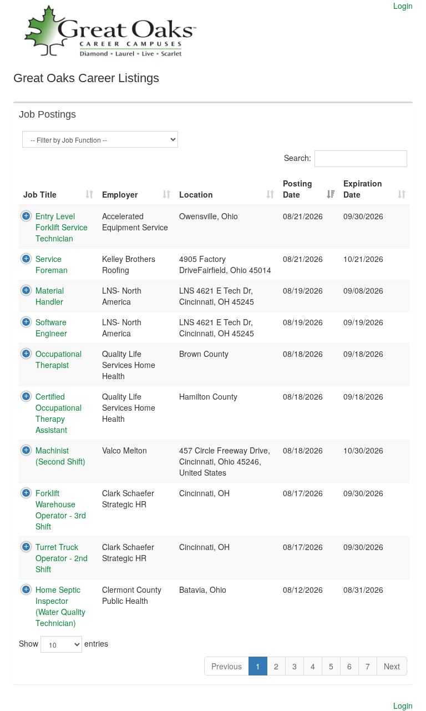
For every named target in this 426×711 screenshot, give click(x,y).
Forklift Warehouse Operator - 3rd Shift (61, 509)
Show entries (63, 642)
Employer (120, 194)
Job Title (40, 194)
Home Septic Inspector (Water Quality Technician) (60, 606)
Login (403, 5)
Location (196, 194)
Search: (297, 157)
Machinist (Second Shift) (60, 456)
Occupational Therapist (59, 359)
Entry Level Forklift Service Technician (62, 227)
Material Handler (50, 296)
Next (392, 666)
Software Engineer (51, 327)
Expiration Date (362, 189)
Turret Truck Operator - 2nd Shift (62, 557)
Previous (226, 666)
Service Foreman (52, 264)
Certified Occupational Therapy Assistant (59, 413)
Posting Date (297, 189)
